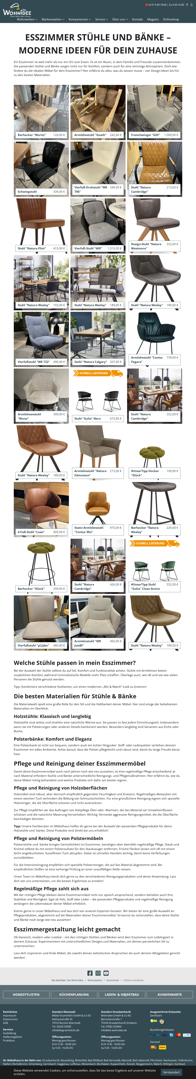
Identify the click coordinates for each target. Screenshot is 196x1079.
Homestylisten (26, 994)
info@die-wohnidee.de (114, 1030)
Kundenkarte (170, 994)
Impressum (9, 1015)
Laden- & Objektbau (122, 994)
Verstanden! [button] (171, 1072)
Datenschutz (10, 1019)
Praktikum (9, 1040)
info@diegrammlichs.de (65, 1030)
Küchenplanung (74, 994)
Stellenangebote (12, 1037)
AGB (5, 1023)
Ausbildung (9, 1033)
